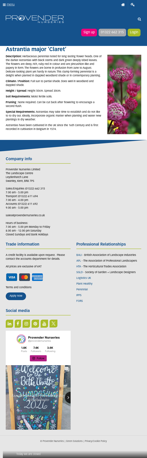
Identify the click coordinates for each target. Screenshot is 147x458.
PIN (35, 324)
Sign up (89, 32)
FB (18, 324)
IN (26, 324)
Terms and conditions (19, 287)
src (139, 19)
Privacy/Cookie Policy (96, 441)
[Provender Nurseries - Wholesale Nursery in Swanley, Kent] (35, 19)
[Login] (132, 5)
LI (9, 324)
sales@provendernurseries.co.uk (25, 215)
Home (123, 5)
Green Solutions (74, 441)
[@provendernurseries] (21, 339)
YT (44, 324)
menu (11, 4)
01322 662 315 (112, 32)
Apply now (16, 296)
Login (134, 32)
